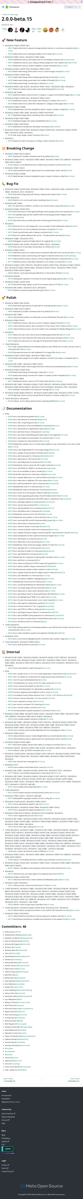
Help (3, 1123)
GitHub (4, 1141)
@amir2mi (43, 554)
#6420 (10, 465)
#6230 (10, 904)
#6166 (10, 135)
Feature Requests (8, 1117)
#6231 (10, 533)
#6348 (10, 483)
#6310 (10, 215)
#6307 (10, 520)
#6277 (10, 879)
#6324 (10, 827)
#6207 (10, 594)
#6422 (10, 462)
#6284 (10, 395)
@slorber (44, 135)
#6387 (10, 761)
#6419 (10, 335)
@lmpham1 (61, 101)
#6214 (10, 582)
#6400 (10, 358)
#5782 (10, 54)
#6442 (10, 719)
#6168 (10, 235)
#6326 (10, 698)
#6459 (10, 419)
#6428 (10, 459)
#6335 (10, 502)
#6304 (10, 701)
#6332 (10, 695)
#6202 (10, 220)
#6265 (10, 566)
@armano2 (59, 545)
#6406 (10, 474)
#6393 (10, 477)
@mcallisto (55, 127)
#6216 (10, 66)
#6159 (10, 707)
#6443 (10, 317)
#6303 (10, 389)
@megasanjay (49, 468)
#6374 (10, 798)
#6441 (10, 677)
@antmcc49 (69, 206)
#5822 (10, 347)
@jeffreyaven (49, 453)
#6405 (10, 338)
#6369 (10, 810)
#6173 (10, 115)
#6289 (10, 165)
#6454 (10, 194)
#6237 (10, 885)
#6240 (10, 329)
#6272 (10, 563)
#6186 (10, 401)
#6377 (10, 773)
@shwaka (52, 490)
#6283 (10, 170)
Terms (4, 1168)
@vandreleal (52, 569)
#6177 (10, 262)
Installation (6, 1099)
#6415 (10, 77)
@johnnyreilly (48, 606)
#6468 (10, 200)
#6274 (10, 548)
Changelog (6, 1138)
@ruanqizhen (58, 615)
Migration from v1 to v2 (11, 1102)
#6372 (10, 804)
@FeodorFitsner (48, 502)
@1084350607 (50, 566)
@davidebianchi (47, 456)
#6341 (10, 816)
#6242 (10, 569)
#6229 (10, 910)
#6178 (10, 612)
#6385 (10, 450)
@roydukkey (44, 432)
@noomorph (58, 89)
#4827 (10, 206)
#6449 (10, 441)
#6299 (10, 523)
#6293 (10, 529)
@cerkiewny (57, 381)
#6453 (10, 435)
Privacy (4, 1165)
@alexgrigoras (48, 551)
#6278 (10, 551)
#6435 (10, 212)
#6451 (10, 48)
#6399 (10, 750)
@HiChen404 (46, 462)
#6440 (10, 730)
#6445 (10, 453)
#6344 (10, 490)
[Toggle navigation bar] (3, 6)
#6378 (10, 229)
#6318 (10, 514)
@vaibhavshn (44, 548)
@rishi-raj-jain (48, 603)
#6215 (10, 585)
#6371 (10, 89)
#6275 (10, 557)
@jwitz (43, 621)
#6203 (10, 644)
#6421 (10, 680)
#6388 (10, 83)
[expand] (62, 30)
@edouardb (49, 429)
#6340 (10, 493)
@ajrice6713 (48, 508)
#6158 (10, 621)
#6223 (10, 579)
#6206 (10, 597)
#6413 (10, 745)
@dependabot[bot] (64, 695)
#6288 (10, 256)
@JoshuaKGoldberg (68, 256)
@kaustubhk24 (52, 483)
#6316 (10, 508)
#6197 (10, 232)
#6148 (10, 710)
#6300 (10, 273)
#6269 (10, 560)
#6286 (10, 851)
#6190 (10, 290)
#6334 (10, 423)
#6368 (10, 352)
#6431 (10, 429)
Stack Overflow (7, 1114)
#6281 (10, 539)
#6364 (10, 686)
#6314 (10, 252)
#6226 (10, 572)
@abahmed (42, 539)
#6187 (10, 633)
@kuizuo (55, 426)
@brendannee (48, 609)
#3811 (10, 63)
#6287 (10, 868)
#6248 (10, 109)
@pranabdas (53, 493)
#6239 (10, 104)
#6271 (10, 554)
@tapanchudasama (16, 217)
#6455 (10, 432)
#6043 (10, 545)
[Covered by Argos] (8, 1153)
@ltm (38, 560)
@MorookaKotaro (41, 505)
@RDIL (60, 874)
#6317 (10, 381)
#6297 (10, 526)
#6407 (10, 156)
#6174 (10, 919)
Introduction (6, 1095)
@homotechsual (67, 60)
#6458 (10, 426)
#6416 (10, 71)
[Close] (81, 2)
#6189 (10, 375)
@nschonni (54, 450)
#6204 (10, 639)
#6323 (10, 95)
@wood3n (41, 523)
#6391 (10, 326)
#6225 (10, 916)
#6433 (10, 456)
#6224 (10, 575)
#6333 (10, 487)
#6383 (10, 480)
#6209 (10, 591)
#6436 (10, 736)
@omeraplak (45, 511)
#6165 (10, 141)
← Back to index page (10, 14)
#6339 (10, 366)
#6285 (10, 536)
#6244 (10, 284)
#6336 (10, 496)
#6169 (10, 127)
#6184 (10, 606)
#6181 (10, 609)
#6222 (10, 704)
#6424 (10, 226)
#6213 (10, 259)
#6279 (10, 874)
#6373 (10, 792)
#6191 (10, 600)
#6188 (10, 603)
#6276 (10, 279)
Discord (5, 1120)
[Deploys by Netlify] (7, 1151)
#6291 (10, 341)
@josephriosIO (70, 63)
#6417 (10, 471)
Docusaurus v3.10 (37, 2)
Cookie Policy (7, 1171)
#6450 (10, 438)
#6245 (10, 80)
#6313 (10, 511)
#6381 (10, 683)
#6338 (10, 247)
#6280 (10, 542)
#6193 (10, 588)
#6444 (10, 674)
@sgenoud (42, 419)
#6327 (10, 505)
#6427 (10, 323)
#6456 (10, 668)
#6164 (10, 618)
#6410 (10, 468)
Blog (3, 1135)
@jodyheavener (70, 674)
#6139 (10, 101)
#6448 (10, 444)
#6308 (10, 517)
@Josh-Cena (57, 54)
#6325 (10, 689)
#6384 (10, 241)
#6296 (10, 416)
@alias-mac (60, 352)
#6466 (10, 60)
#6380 (10, 767)
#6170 (10, 615)
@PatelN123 (44, 526)
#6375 (10, 787)
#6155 (10, 121)
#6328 (10, 692)
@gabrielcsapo (51, 200)
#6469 (10, 306)
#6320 (10, 499)
